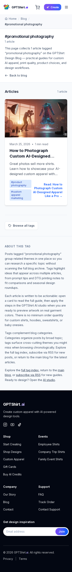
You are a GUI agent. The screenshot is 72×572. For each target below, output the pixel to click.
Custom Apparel (13, 459)
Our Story (9, 494)
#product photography (18, 184)
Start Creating (12, 444)
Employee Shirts (49, 444)
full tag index (30, 370)
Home (13, 18)
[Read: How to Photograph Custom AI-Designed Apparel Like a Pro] (36, 118)
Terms (23, 558)
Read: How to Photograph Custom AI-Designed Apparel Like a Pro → (47, 190)
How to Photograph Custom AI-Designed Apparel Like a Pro (30, 156)
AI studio (49, 380)
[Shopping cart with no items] (37, 7)
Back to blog (18, 75)
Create (55, 7)
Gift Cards (9, 466)
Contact (8, 509)
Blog (24, 18)
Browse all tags (24, 225)
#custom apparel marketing (17, 195)
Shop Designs (12, 451)
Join (62, 531)
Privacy (8, 558)
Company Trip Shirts (51, 451)
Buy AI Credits (12, 474)
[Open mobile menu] (66, 7)
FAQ (41, 494)
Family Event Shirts (50, 459)
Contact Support (49, 509)
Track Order (46, 502)
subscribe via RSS (28, 375)
